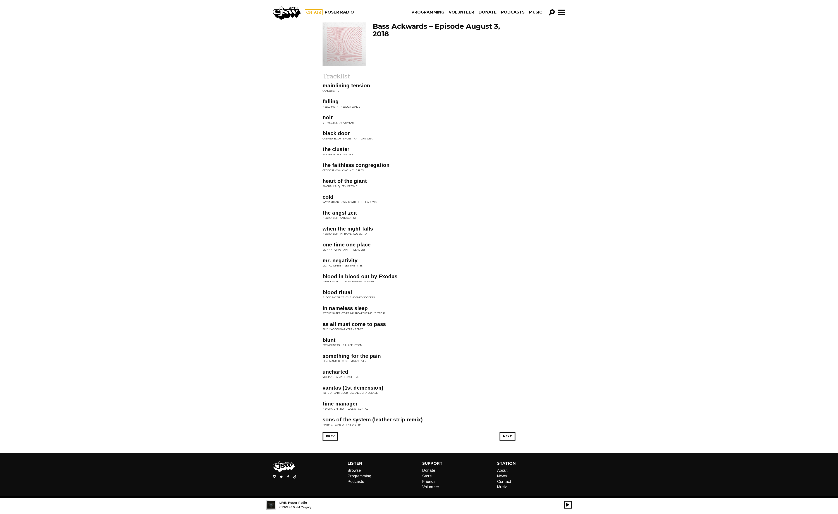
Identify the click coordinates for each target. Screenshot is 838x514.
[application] (568, 505)
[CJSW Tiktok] (295, 476)
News (502, 476)
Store (427, 476)
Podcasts (513, 12)
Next (507, 436)
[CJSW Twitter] (281, 476)
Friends (428, 481)
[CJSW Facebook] (288, 476)
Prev (330, 436)
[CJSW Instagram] (274, 476)
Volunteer (461, 12)
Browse (354, 470)
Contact (504, 481)
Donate (488, 12)
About (502, 470)
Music (535, 12)
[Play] (568, 505)
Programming (428, 12)
